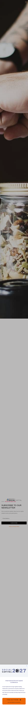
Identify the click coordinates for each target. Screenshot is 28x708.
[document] (14, 354)
